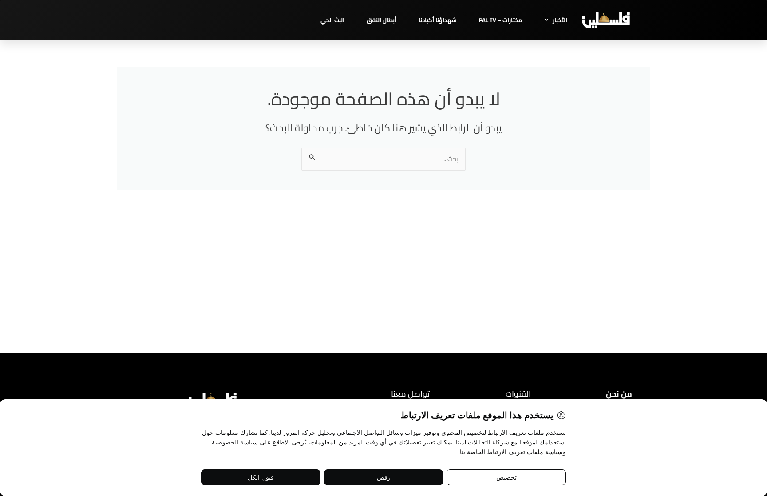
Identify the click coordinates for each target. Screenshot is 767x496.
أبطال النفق (381, 20)
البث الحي (332, 20)
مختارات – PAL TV (500, 20)
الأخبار (560, 20)
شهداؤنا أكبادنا (438, 20)
